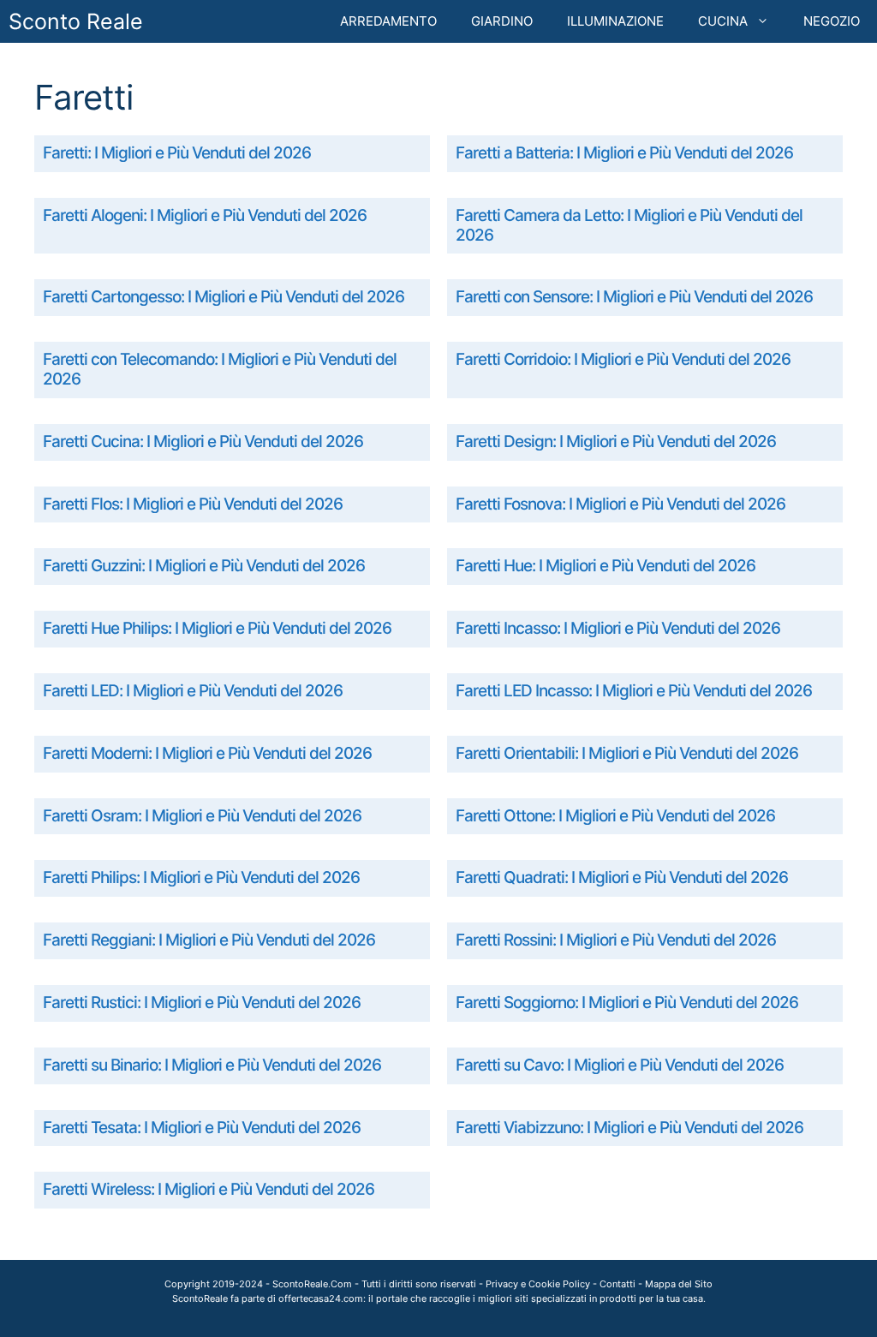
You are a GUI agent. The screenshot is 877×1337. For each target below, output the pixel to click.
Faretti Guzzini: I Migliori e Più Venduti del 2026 (204, 566)
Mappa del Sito (679, 1284)
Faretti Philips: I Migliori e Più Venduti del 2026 (201, 877)
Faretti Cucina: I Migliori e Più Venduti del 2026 (203, 441)
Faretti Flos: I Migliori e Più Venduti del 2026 (193, 504)
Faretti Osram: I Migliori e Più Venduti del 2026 (202, 816)
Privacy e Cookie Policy (538, 1284)
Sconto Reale (76, 21)
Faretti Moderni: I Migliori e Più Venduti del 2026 (207, 753)
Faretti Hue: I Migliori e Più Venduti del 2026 (605, 566)
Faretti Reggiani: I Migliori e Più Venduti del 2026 (209, 940)
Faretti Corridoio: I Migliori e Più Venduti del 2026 (623, 359)
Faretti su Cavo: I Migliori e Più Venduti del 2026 (620, 1065)
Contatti (617, 1284)
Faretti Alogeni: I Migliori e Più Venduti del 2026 (205, 215)
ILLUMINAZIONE (615, 21)
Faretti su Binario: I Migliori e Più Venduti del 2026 (212, 1065)
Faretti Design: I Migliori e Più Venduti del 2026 (616, 441)
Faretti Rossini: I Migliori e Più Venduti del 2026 (616, 940)
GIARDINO (502, 21)
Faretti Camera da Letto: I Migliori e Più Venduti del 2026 (629, 225)
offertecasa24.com (320, 1298)
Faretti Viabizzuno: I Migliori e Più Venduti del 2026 (629, 1127)
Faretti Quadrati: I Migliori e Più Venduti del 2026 (622, 877)
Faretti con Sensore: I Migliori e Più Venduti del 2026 (634, 297)
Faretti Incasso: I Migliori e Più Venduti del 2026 (618, 628)
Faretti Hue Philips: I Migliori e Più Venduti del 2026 (217, 628)
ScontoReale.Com (312, 1284)
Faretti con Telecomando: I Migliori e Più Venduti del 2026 (220, 369)
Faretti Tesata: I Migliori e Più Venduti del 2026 (202, 1127)
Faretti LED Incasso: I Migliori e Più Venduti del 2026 (634, 691)
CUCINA (723, 21)
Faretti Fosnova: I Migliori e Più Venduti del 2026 (620, 504)
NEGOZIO (831, 21)
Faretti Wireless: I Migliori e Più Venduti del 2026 (208, 1189)
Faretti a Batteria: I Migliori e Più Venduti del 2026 (624, 153)
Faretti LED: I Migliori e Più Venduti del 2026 (193, 691)
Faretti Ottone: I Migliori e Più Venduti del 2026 (615, 816)
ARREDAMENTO (388, 21)
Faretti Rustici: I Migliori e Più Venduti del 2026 (202, 1002)
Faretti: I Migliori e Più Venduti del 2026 (177, 153)
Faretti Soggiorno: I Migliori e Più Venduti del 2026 (627, 1002)
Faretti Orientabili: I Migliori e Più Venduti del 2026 (627, 753)
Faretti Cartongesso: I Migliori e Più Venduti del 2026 (223, 297)
